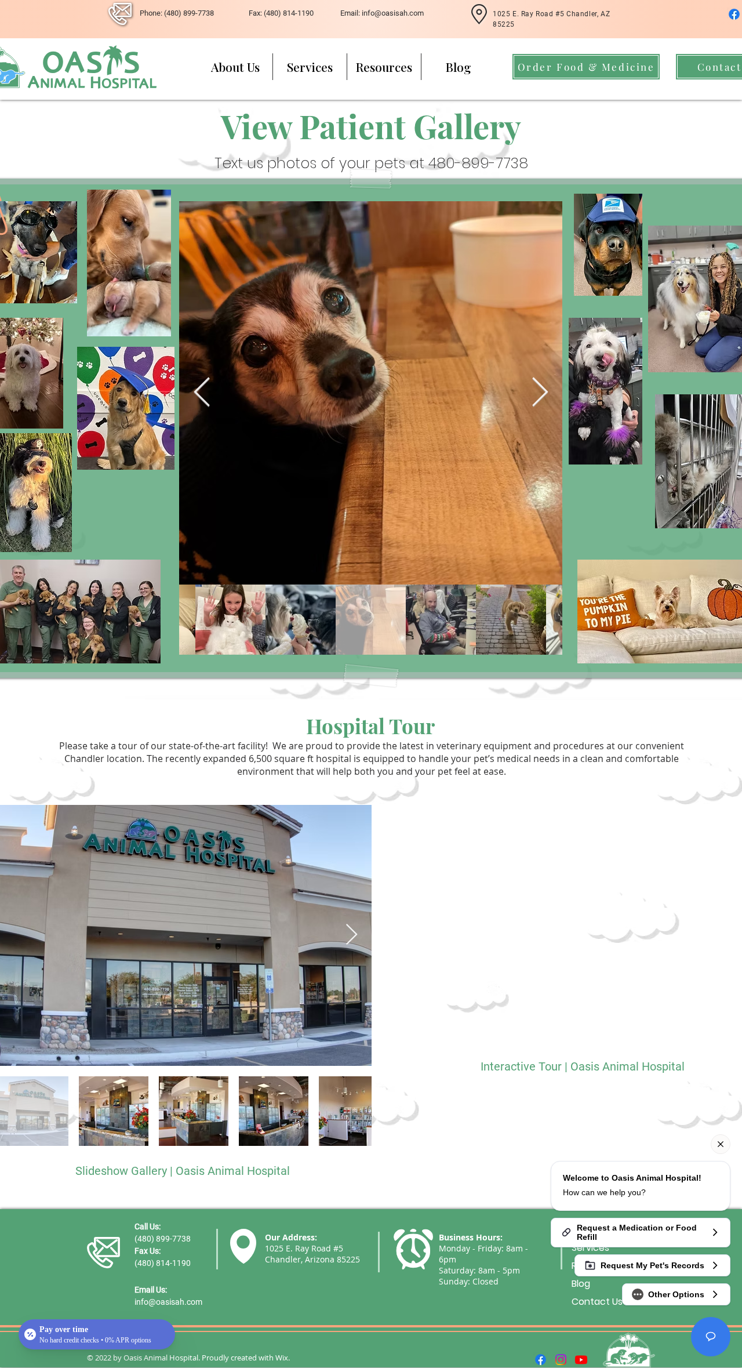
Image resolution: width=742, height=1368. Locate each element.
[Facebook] (734, 14)
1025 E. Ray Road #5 (304, 1248)
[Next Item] (539, 392)
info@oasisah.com (168, 1302)
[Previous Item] (201, 392)
